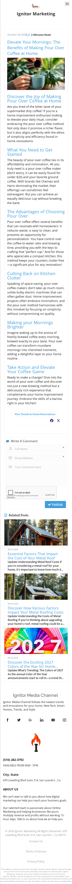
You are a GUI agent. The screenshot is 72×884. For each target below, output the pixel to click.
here (69, 881)
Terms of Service (36, 851)
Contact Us (36, 841)
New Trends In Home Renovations (35, 414)
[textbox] (36, 14)
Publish (57, 504)
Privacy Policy (36, 861)
